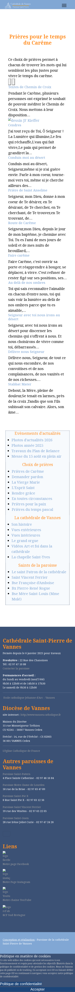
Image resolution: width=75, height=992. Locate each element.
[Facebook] (4, 924)
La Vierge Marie (26, 482)
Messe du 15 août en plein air (36, 456)
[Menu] (64, 5)
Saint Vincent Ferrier (30, 577)
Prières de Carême (28, 471)
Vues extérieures (26, 529)
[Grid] (9, 82)
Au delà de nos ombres (26, 282)
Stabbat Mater (19, 384)
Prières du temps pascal (32, 509)
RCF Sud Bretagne (14, 915)
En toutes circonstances (32, 498)
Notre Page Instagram (16, 882)
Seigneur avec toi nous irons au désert (34, 317)
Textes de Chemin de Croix (29, 87)
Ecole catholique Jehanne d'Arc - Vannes (29, 697)
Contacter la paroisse (16, 668)
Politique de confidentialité (21, 984)
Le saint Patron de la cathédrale (39, 571)
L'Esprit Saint (23, 487)
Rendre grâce (23, 493)
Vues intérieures (25, 535)
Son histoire (21, 524)
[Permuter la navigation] (6, 833)
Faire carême (18, 255)
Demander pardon (27, 476)
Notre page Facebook (16, 864)
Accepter (37, 989)
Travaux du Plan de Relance (35, 450)
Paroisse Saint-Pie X (15, 796)
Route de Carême (22, 223)
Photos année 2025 (27, 445)
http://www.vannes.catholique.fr (41, 714)
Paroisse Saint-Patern (16, 774)
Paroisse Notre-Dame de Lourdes (23, 785)
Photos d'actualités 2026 (31, 439)
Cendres (14, 125)
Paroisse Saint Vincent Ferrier (22, 807)
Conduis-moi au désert (26, 157)
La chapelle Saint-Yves (30, 557)
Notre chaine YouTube (17, 900)
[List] (13, 82)
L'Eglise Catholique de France (21, 750)
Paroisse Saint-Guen (16, 818)
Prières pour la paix (29, 504)
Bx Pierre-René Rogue (31, 588)
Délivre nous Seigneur (26, 351)
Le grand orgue (24, 540)
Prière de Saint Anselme (27, 190)
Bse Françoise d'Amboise (33, 582)
